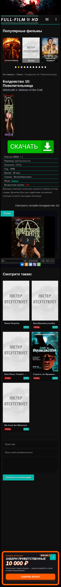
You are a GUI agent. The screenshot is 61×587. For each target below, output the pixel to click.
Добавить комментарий (18, 477)
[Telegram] (30, 264)
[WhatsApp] (39, 264)
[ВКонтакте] (22, 264)
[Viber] (34, 264)
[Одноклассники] (26, 264)
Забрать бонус (30, 576)
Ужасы (14, 181)
